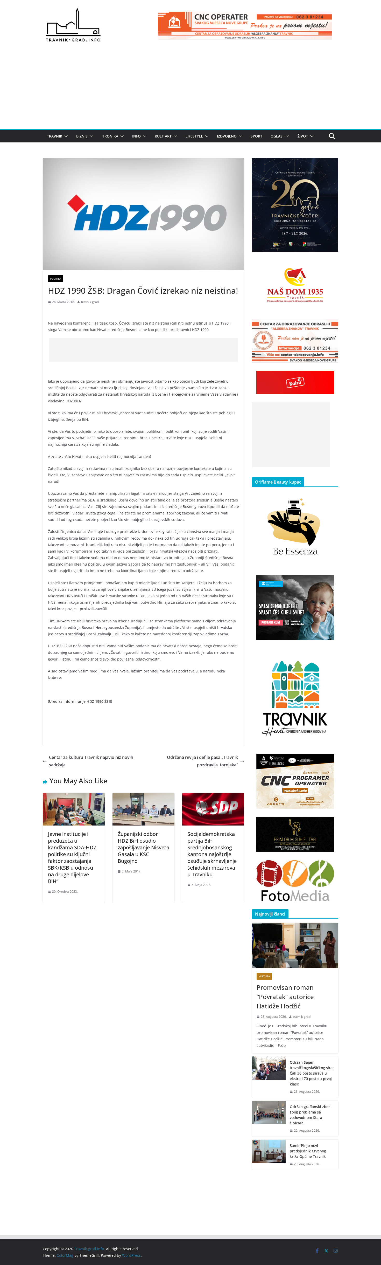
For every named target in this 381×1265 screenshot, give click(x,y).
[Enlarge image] (331, 164)
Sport (256, 136)
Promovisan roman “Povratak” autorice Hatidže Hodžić (285, 996)
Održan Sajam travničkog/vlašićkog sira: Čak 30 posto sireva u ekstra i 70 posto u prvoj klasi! (312, 1073)
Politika (55, 278)
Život (303, 136)
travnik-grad (90, 302)
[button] (65, 136)
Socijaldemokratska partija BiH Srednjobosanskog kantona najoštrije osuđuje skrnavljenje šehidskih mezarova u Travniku (212, 854)
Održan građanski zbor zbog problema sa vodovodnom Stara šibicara (310, 1114)
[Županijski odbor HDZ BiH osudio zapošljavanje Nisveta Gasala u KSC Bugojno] (143, 796)
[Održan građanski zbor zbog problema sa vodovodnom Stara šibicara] (269, 1119)
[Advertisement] (190, 90)
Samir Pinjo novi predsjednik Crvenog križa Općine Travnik (308, 1151)
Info (136, 136)
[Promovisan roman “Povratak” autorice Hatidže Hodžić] (295, 945)
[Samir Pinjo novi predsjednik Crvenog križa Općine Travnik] (269, 1155)
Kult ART (163, 136)
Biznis (82, 136)
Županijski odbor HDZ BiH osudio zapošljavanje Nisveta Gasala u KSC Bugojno (143, 847)
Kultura (264, 976)
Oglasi (277, 136)
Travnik (54, 136)
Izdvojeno (227, 136)
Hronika (110, 136)
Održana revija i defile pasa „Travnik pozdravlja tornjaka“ (202, 761)
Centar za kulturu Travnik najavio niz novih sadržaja (91, 761)
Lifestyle (194, 136)
